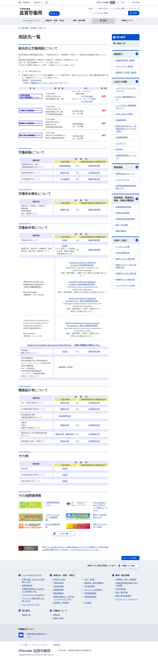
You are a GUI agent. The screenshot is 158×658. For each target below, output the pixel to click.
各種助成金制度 (90, 597)
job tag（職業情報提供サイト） (126, 98)
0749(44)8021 (78, 124)
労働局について (60, 611)
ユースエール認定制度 (93, 590)
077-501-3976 (78, 111)
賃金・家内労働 (122, 592)
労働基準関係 (58, 583)
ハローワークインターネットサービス (126, 89)
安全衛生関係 (58, 586)
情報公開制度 (121, 231)
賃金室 (64, 351)
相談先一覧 (121, 43)
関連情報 (118, 167)
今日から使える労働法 (124, 114)
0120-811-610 (36, 80)
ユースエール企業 (122, 247)
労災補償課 (64, 179)
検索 (135, 13)
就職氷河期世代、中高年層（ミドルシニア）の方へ (63, 598)
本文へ (91, 8)
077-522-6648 (87, 96)
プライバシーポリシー (40, 645)
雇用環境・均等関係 (61, 603)
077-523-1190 (87, 101)
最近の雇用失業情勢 (123, 596)
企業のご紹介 (120, 240)
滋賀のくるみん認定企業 (125, 259)
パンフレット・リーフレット (127, 599)
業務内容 (56, 615)
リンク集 (23, 645)
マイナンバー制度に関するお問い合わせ (33, 599)
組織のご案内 (58, 618)
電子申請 (119, 149)
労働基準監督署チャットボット (126, 156)
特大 (123, 2)
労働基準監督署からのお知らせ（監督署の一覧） (33, 590)
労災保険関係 (89, 586)
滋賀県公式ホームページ (125, 174)
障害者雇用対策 (90, 593)
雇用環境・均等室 (66, 367)
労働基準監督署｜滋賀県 (125, 60)
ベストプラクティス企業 (125, 285)
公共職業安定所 (94, 173)
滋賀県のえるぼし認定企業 (126, 273)
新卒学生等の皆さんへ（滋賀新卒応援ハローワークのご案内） (126, 128)
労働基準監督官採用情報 (125, 219)
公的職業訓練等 (122, 137)
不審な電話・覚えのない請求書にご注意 (33, 580)
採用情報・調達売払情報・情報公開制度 (124, 199)
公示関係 (87, 603)
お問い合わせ (103, 8)
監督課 (64, 240)
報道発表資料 (27, 585)
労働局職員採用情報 (123, 207)
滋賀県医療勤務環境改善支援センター (126, 187)
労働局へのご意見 (128, 566)
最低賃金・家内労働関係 (93, 583)
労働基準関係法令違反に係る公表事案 (127, 584)
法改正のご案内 (59, 579)
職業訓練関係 (58, 593)
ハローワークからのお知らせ (33, 595)
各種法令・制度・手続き (64, 575)
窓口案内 (121, 37)
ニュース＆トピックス (32, 575)
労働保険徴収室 (65, 166)
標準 (112, 2)
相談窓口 (118, 54)
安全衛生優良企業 (122, 253)
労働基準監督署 (94, 166)
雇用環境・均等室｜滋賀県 (126, 72)
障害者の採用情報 (122, 213)
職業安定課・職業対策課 (64, 434)
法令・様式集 (89, 579)
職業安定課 (64, 173)
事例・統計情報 (122, 575)
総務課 (64, 481)
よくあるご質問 (119, 8)
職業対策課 (64, 425)
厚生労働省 (135, 2)
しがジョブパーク (122, 180)
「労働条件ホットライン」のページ (43, 83)
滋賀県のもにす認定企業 (125, 279)
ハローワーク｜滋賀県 (124, 66)
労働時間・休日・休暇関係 (126, 579)
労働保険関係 (121, 120)
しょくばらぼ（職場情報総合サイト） (126, 106)
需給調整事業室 (65, 416)
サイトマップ (134, 8)
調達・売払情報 (122, 225)
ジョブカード (121, 143)
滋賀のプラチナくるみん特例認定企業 (126, 266)
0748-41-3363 (78, 136)
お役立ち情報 (120, 82)
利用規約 (56, 645)
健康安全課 (64, 210)
